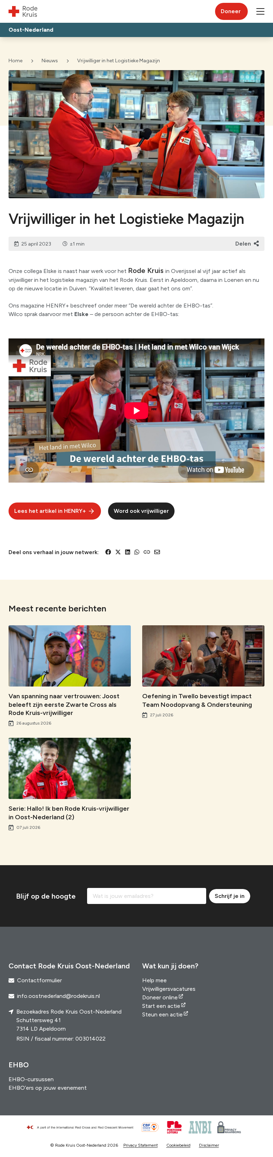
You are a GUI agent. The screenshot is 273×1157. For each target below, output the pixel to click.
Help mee (154, 980)
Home (15, 61)
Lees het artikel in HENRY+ (50, 510)
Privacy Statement (140, 1145)
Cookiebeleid (178, 1145)
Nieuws (50, 61)
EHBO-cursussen (31, 1079)
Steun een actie (162, 1014)
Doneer (231, 11)
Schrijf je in (230, 896)
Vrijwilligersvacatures (169, 988)
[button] (260, 11)
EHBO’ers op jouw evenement (48, 1087)
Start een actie (161, 1006)
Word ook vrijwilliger (141, 510)
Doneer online (160, 997)
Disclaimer (209, 1145)
